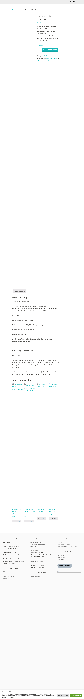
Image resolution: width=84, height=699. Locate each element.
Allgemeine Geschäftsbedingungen (67, 546)
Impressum (60, 542)
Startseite (6, 578)
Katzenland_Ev (12, 563)
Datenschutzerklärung (63, 544)
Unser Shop (60, 555)
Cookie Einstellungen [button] (63, 695)
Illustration (49, 58)
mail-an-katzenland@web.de (15, 555)
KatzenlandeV (14, 559)
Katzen (56, 58)
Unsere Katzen (7, 574)
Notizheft (47, 60)
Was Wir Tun (7, 572)
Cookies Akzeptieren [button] (76, 695)
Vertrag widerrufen (64, 565)
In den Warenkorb (50, 50)
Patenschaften (61, 557)
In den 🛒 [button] (17, 521)
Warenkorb (60, 559)
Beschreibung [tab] (20, 291)
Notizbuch (40, 60)
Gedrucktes (20, 10)
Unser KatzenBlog (8, 576)
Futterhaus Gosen (35, 576)
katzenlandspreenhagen (17, 561)
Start (13, 10)
